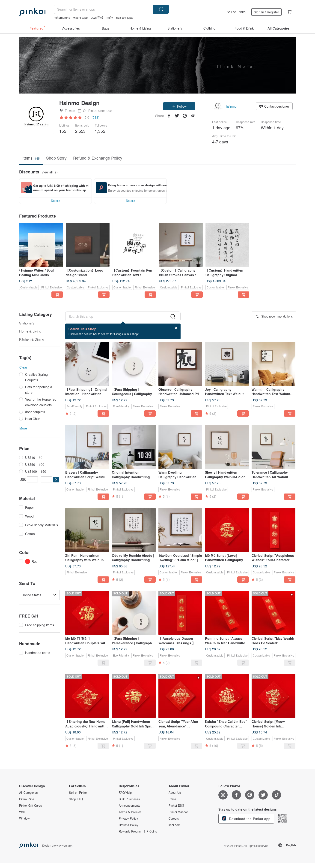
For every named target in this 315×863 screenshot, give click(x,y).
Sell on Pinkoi (236, 11)
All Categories (28, 792)
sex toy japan (125, 17)
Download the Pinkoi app (249, 818)
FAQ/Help (125, 792)
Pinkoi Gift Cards (30, 805)
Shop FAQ (76, 799)
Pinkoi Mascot (178, 812)
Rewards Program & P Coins (138, 831)
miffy (110, 17)
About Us (175, 792)
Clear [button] (23, 367)
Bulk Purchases (129, 799)
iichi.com (175, 825)
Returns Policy (128, 825)
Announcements (129, 805)
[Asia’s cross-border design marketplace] (32, 12)
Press (172, 799)
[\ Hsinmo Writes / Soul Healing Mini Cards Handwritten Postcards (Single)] (41, 245)
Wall (22, 812)
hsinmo (231, 106)
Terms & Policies (130, 812)
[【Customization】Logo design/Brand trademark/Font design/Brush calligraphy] (88, 245)
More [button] (23, 428)
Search (161, 9)
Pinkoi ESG (176, 805)
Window (24, 818)
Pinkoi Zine (26, 799)
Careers (174, 818)
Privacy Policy (128, 818)
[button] (179, 106)
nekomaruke (62, 17)
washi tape (80, 17)
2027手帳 (97, 17)
